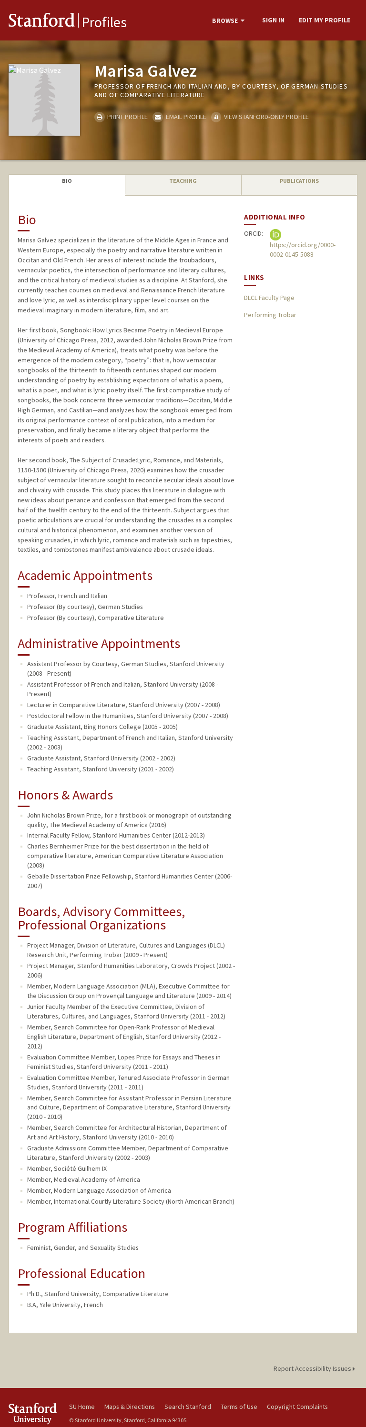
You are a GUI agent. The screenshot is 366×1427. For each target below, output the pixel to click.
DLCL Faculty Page (269, 297)
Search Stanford (187, 1406)
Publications (299, 180)
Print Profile (127, 116)
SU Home (82, 1406)
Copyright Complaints (297, 1406)
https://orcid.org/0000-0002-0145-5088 (303, 249)
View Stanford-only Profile (266, 116)
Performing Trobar (270, 314)
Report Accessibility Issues (313, 1368)
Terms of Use (239, 1406)
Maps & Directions (129, 1406)
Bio (67, 180)
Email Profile (185, 116)
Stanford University (33, 1413)
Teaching (183, 180)
